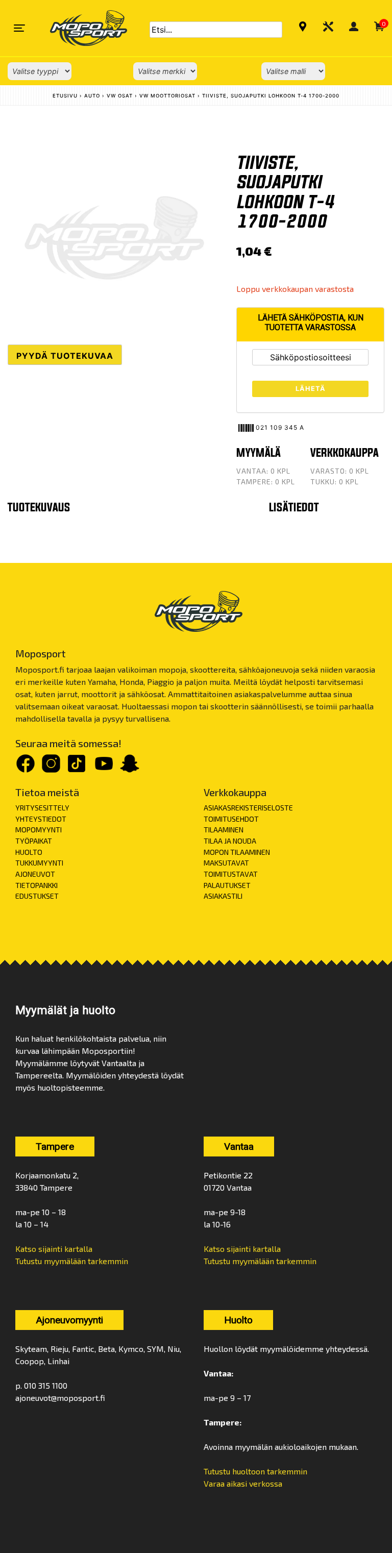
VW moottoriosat (167, 95)
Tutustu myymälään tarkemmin (71, 1261)
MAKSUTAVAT (226, 862)
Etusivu (65, 95)
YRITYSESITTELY (42, 807)
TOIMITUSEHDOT (231, 819)
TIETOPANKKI (36, 885)
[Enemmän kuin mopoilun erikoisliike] (80, 28)
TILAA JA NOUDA (230, 840)
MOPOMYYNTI (38, 829)
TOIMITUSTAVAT (231, 874)
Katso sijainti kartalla (53, 1248)
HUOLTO (28, 852)
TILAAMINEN (223, 829)
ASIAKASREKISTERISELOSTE (248, 807)
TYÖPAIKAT (33, 840)
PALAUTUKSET (227, 885)
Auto (92, 95)
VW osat (120, 95)
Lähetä (311, 388)
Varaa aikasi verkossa (243, 1483)
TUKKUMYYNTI (39, 862)
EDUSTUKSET (37, 896)
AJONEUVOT (35, 874)
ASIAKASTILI (223, 896)
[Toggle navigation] (19, 28)
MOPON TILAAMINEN (237, 852)
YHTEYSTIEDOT (40, 819)
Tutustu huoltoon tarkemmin (255, 1471)
